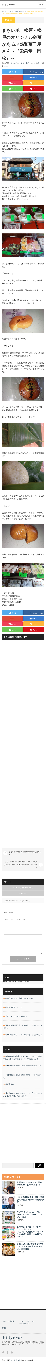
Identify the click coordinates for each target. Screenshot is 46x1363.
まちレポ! (14, 63)
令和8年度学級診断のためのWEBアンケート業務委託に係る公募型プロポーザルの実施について (22, 1057)
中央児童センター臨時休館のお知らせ (19, 998)
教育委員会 (9, 1084)
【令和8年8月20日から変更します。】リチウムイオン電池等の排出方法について (22, 1094)
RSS (12, 1352)
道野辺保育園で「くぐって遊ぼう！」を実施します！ (22, 1036)
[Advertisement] (23, 744)
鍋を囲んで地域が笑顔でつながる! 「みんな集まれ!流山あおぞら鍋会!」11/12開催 (30, 1246)
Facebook (7, 1352)
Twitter (3, 1352)
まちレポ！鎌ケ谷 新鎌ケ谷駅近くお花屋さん (25, 853)
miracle (6, 66)
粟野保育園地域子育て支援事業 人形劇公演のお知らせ (22, 1026)
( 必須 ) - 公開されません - (15, 919)
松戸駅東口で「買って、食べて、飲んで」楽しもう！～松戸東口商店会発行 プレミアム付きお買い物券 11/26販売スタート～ (30, 1232)
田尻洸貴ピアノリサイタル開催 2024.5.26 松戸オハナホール (30, 1183)
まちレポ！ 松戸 (23, 63)
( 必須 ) (8, 912)
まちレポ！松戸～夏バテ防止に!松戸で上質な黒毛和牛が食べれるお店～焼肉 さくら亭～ (20, 864)
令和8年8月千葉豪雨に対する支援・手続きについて (22, 1076)
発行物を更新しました (13, 1007)
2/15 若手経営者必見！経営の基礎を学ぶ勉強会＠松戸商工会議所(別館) (30, 1199)
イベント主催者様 (8, 1321)
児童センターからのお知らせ (16, 1016)
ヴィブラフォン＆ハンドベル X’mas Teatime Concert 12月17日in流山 (29, 1214)
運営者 (4, 1328)
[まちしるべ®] (8, 4)
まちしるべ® (12, 1338)
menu (41, 4)
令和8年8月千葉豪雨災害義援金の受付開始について (22, 1067)
